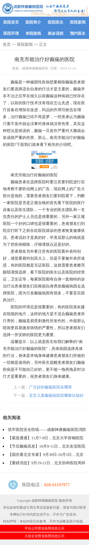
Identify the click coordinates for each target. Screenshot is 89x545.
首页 (7, 44)
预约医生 (78, 33)
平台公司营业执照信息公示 (44, 528)
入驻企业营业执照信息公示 (44, 536)
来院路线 (33, 33)
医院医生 (55, 22)
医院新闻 (78, 22)
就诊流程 (55, 33)
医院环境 (11, 33)
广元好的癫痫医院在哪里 (50, 387)
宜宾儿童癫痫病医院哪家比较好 (56, 395)
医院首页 (11, 22)
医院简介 (33, 22)
